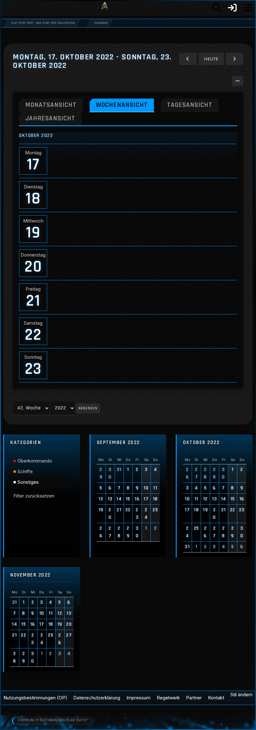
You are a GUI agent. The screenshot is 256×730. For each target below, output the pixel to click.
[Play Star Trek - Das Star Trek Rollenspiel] (104, 8)
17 (33, 164)
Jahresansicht (50, 118)
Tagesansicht (189, 105)
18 (33, 198)
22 (33, 335)
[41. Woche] (188, 59)
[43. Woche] (234, 59)
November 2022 (30, 575)
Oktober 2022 (201, 442)
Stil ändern (241, 695)
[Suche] (216, 8)
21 (33, 301)
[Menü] (248, 8)
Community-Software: (53, 720)
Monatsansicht (50, 105)
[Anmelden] (232, 8)
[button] (237, 81)
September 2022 (118, 442)
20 (33, 267)
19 (33, 232)
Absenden (87, 408)
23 (33, 369)
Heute (211, 59)
